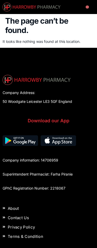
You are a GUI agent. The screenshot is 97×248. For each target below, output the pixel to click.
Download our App (48, 120)
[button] (87, 7)
